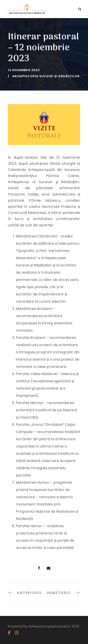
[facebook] (9, 633)
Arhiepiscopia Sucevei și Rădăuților (46, 76)
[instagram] (17, 633)
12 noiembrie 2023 (24, 70)
